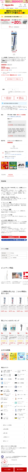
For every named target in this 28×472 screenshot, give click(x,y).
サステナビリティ (18, 464)
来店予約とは (21, 109)
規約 (26, 109)
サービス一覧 (4, 464)
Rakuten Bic (9, 5)
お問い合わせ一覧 (10, 464)
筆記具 (16, 8)
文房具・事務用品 (9, 8)
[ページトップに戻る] (26, 467)
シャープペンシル (23, 8)
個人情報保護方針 (4, 466)
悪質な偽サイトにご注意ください (8, 452)
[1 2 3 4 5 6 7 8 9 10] (13, 89)
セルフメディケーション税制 (7, 450)
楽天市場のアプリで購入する (14, 79)
